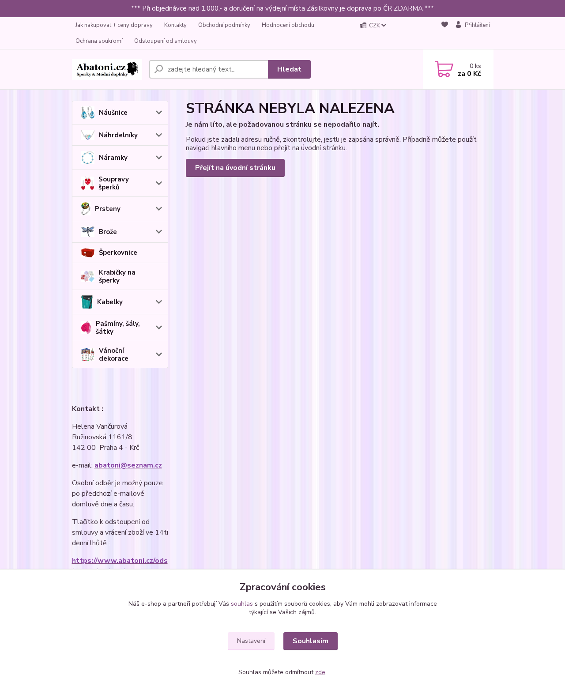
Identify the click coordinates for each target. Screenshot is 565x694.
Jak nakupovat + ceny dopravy (114, 25)
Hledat (289, 69)
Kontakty (175, 25)
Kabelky (110, 302)
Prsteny (108, 208)
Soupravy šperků (113, 183)
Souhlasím (310, 641)
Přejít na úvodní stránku (235, 168)
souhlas (242, 604)
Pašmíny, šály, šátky (118, 327)
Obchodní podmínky (224, 25)
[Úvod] (107, 69)
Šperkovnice (118, 252)
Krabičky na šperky (117, 276)
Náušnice (113, 112)
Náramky (113, 157)
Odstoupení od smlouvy (165, 41)
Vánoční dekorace (113, 354)
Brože (108, 231)
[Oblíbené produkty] (445, 33)
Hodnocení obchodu (288, 25)
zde (320, 672)
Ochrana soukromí (99, 41)
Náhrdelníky (118, 135)
